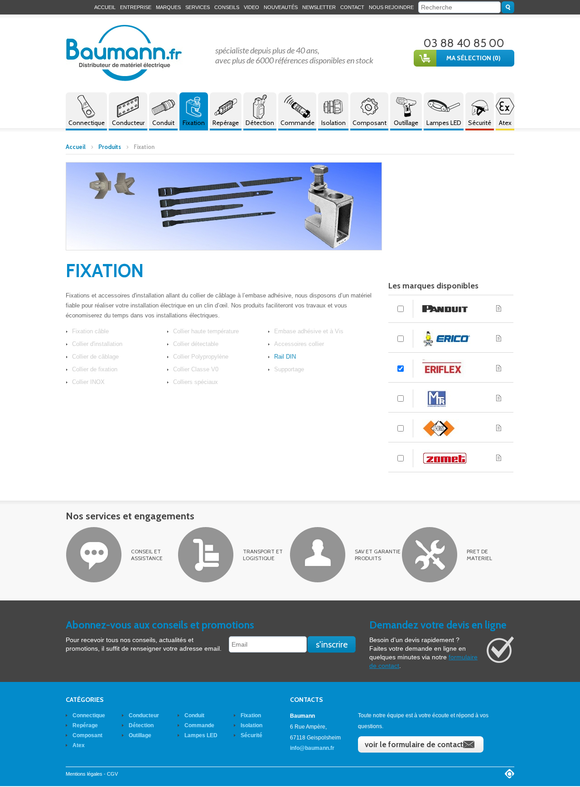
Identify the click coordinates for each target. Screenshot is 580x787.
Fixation (194, 123)
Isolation (333, 123)
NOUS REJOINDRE (391, 7)
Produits (109, 146)
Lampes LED (443, 123)
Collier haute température (206, 331)
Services (197, 7)
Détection (260, 123)
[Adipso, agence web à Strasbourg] (509, 773)
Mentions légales (84, 774)
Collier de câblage (95, 356)
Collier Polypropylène (200, 356)
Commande (297, 123)
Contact (352, 7)
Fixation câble (90, 331)
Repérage (226, 123)
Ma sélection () (473, 58)
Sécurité (479, 123)
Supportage (289, 369)
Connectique (86, 123)
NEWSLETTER (319, 7)
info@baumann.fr (312, 748)
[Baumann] (124, 53)
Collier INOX (88, 382)
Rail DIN (285, 356)
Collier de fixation (94, 369)
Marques (168, 7)
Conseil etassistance (147, 554)
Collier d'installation (97, 344)
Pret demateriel (479, 554)
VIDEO (251, 7)
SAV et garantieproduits (378, 554)
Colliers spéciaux (195, 382)
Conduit (163, 123)
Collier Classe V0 (195, 369)
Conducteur (128, 123)
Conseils (226, 7)
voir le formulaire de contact (414, 744)
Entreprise (135, 7)
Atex (505, 123)
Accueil (105, 7)
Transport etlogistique (263, 554)
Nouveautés (281, 7)
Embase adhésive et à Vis (308, 331)
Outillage (406, 123)
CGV (112, 774)
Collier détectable (195, 344)
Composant (370, 123)
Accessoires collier (299, 344)
